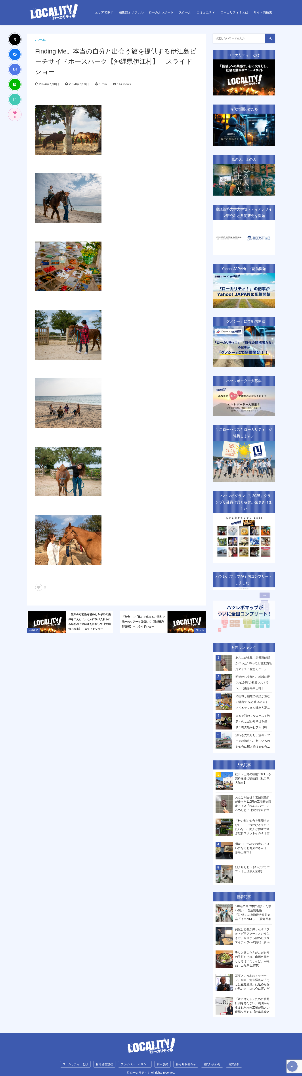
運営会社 (234, 1064)
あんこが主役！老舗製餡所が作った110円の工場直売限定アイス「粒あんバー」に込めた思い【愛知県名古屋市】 (253, 664)
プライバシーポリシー (134, 1064)
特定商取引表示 (186, 1064)
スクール (185, 12)
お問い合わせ (212, 1064)
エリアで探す (104, 12)
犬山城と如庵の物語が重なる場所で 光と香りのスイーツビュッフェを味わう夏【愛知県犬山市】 (253, 703)
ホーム (40, 39)
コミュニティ (206, 12)
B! (15, 69)
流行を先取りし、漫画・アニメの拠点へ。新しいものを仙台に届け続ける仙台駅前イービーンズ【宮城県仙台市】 (252, 742)
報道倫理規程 (104, 1064)
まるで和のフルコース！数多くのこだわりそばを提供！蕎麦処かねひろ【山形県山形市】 (252, 722)
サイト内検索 (263, 12)
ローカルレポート (161, 12)
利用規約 (162, 1064)
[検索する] (270, 38)
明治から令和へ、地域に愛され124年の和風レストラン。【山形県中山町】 (252, 682)
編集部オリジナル (131, 12)
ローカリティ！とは (234, 12)
